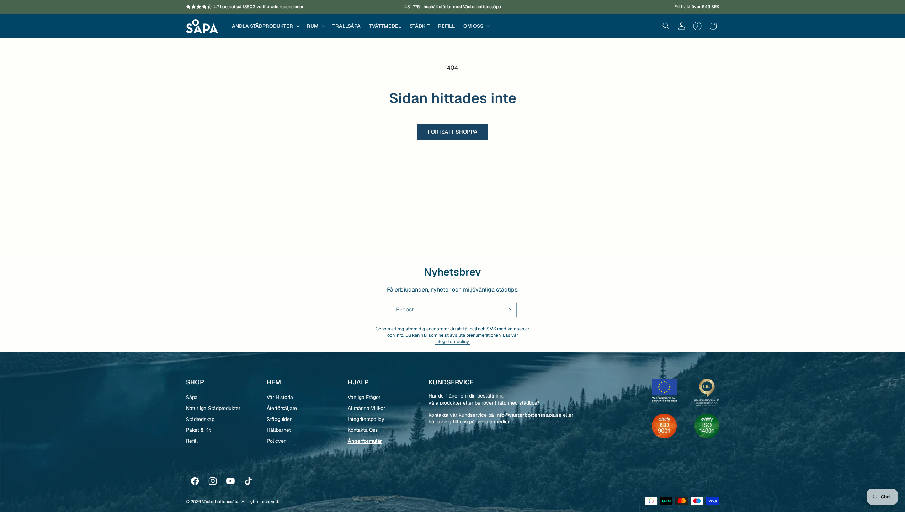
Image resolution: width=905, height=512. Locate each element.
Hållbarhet (279, 430)
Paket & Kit (198, 430)
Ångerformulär (365, 441)
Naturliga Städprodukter (213, 408)
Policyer (276, 441)
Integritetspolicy (366, 419)
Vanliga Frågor (364, 397)
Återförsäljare (282, 408)
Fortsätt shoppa (452, 131)
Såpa (192, 397)
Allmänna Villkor (366, 408)
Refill (192, 441)
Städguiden (280, 419)
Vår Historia (280, 397)
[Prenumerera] (508, 310)
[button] (263, 25)
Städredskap (200, 419)
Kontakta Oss (363, 430)
